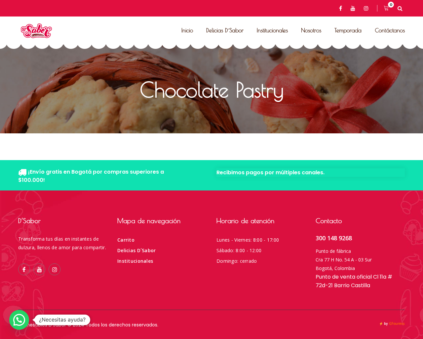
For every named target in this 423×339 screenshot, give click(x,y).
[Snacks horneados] (36, 30)
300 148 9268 (334, 238)
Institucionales (272, 30)
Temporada (348, 30)
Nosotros (311, 30)
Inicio (187, 30)
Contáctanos (390, 30)
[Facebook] (341, 8)
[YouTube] (354, 8)
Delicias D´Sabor (225, 30)
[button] (19, 320)
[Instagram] (367, 8)
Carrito (126, 240)
